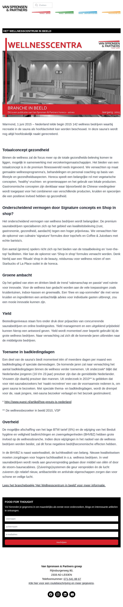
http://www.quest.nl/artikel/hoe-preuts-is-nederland (37, 402)
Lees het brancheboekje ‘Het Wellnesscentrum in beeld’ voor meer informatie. (54, 485)
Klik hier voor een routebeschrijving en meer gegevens (61, 583)
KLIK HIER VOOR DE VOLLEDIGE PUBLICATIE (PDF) (61, 143)
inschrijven (62, 542)
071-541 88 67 (72, 578)
